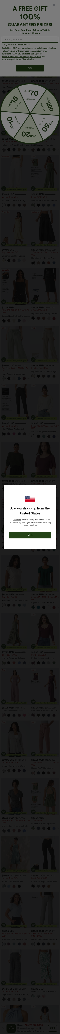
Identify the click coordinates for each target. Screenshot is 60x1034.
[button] (30, 499)
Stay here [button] (17, 519)
